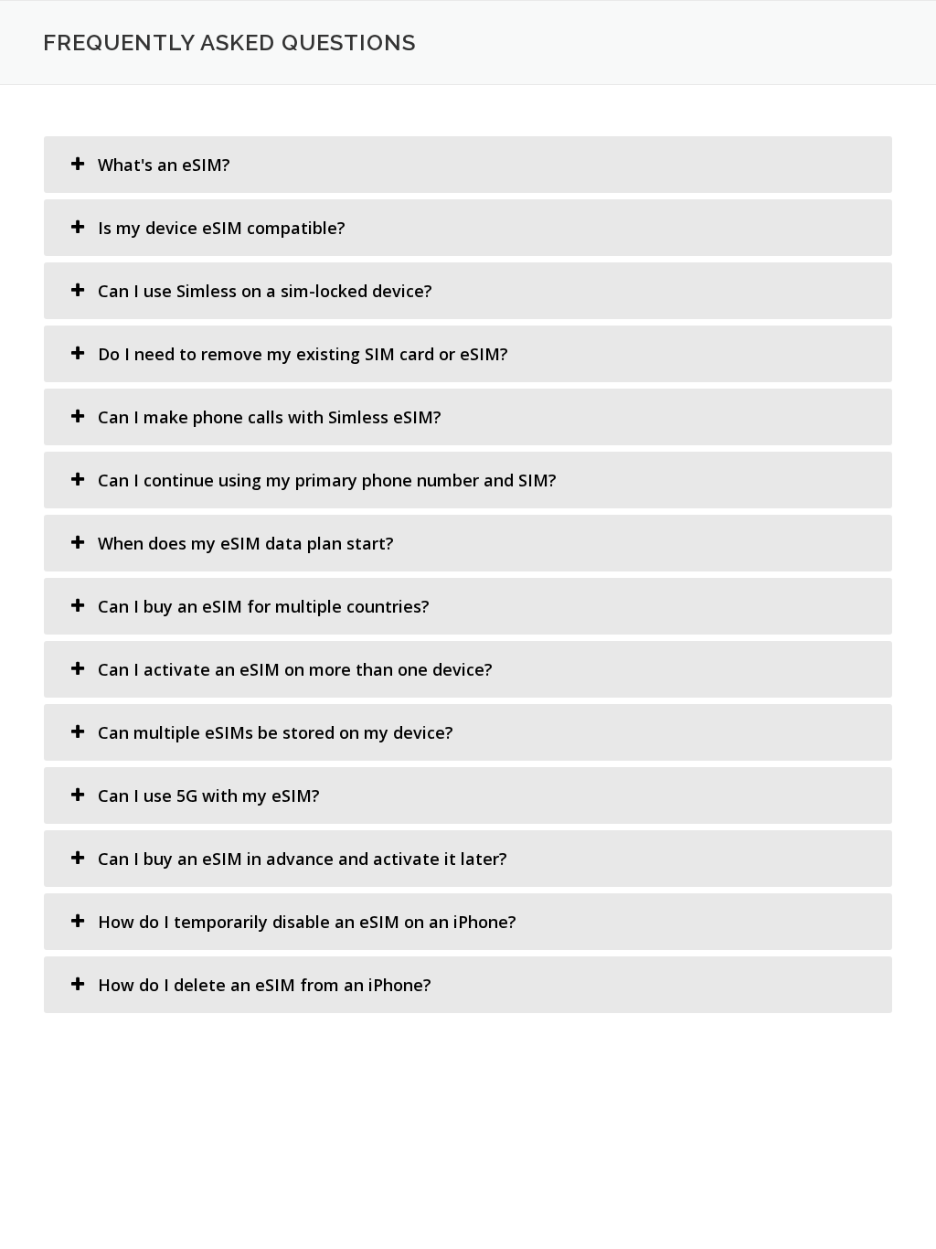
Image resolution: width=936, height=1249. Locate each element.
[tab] (468, 164)
